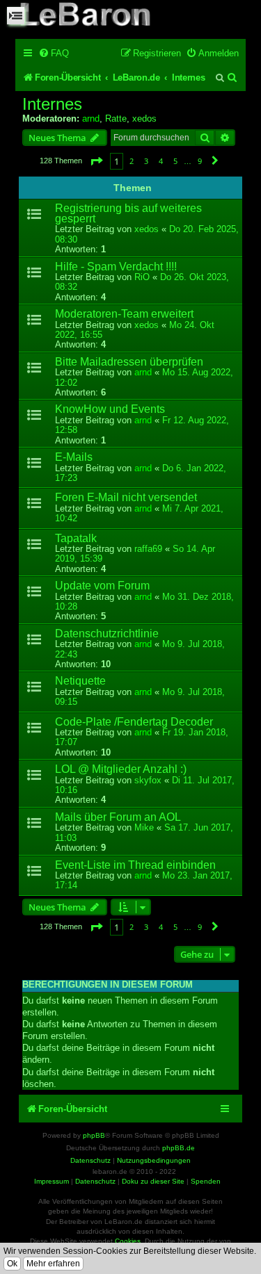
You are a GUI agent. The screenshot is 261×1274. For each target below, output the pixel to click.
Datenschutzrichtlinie (107, 633)
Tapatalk (76, 538)
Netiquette (80, 681)
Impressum (51, 1181)
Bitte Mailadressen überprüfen (129, 362)
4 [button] (161, 161)
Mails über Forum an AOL (118, 817)
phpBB (94, 1135)
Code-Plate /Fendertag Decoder (134, 722)
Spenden (206, 1181)
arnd (91, 118)
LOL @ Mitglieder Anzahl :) (121, 769)
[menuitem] (53, 53)
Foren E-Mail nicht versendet (126, 497)
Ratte (116, 118)
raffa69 (148, 549)
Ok (12, 1263)
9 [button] (200, 161)
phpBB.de (178, 1148)
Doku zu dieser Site (153, 1181)
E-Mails (74, 457)
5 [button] (175, 161)
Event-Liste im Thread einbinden (135, 865)
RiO (142, 277)
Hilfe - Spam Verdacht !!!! (116, 266)
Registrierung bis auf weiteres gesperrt (128, 213)
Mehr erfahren (53, 1263)
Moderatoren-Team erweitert (124, 314)
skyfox (147, 780)
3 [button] (146, 161)
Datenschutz (95, 1181)
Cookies (128, 1241)
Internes (52, 104)
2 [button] (131, 161)
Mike (144, 827)
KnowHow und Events (110, 409)
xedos (144, 118)
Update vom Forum (102, 585)
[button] (96, 161)
